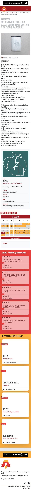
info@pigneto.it (12, 476)
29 (24, 233)
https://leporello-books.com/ (10, 192)
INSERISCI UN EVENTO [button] (15, 238)
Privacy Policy (26, 488)
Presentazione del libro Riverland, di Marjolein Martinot (14, 321)
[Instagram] (26, 483)
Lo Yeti (6, 409)
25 (7, 233)
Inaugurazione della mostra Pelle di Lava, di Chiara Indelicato (14, 275)
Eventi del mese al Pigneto (8, 213)
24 (3, 233)
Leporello (5, 181)
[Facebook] (29, 483)
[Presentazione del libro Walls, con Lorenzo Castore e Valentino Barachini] (15, 44)
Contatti (26, 476)
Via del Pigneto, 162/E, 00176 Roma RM (13, 187)
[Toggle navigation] (27, 8)
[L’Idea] (15, 346)
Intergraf (17, 486)
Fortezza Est (8, 435)
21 (19, 231)
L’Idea (5, 356)
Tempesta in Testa (11, 382)
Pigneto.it (4, 479)
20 (15, 231)
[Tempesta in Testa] (15, 373)
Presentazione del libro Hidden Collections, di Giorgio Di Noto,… (13, 260)
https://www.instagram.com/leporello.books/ (13, 206)
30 (28, 233)
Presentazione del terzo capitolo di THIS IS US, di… (15, 291)
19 (11, 231)
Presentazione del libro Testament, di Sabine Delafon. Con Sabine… (14, 306)
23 (28, 231)
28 (20, 233)
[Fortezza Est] (15, 426)
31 (3, 235)
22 (24, 231)
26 (11, 233)
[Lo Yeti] (15, 399)
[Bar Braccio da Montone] (15, 3)
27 (15, 233)
